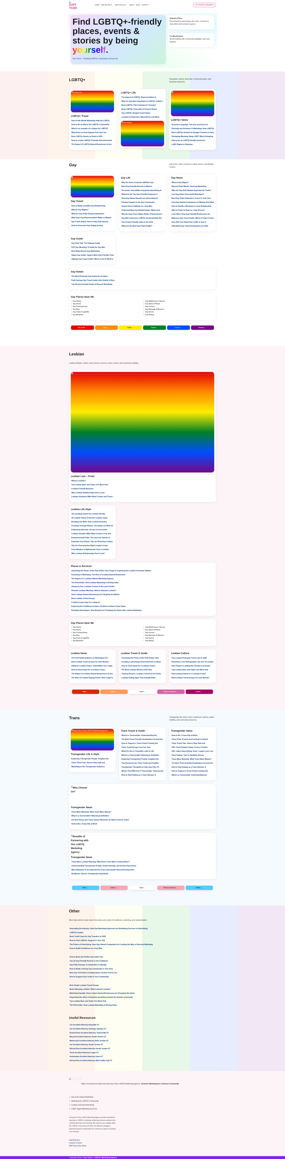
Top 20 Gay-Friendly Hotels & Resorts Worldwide (91, 284)
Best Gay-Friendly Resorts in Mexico (136, 186)
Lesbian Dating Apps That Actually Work (138, 678)
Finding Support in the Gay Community (137, 202)
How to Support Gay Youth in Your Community (89, 977)
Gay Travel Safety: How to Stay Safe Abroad (89, 222)
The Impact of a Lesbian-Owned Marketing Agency (92, 579)
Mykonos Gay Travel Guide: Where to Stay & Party (193, 218)
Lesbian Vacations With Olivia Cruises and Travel (92, 496)
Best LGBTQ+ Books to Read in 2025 (86, 136)
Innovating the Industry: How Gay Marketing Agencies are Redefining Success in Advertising (109, 928)
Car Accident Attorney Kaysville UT (84, 1025)
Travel (129, 327)
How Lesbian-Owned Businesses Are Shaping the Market (95, 594)
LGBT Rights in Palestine (182, 144)
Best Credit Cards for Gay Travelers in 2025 (88, 936)
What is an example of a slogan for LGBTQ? (89, 128)
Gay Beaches (74, 1140)
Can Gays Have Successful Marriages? (188, 194)
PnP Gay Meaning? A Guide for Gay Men (88, 247)
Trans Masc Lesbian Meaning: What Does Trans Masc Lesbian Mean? (100, 862)
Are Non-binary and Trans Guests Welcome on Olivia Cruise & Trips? (100, 820)
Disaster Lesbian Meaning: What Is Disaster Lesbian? (93, 590)
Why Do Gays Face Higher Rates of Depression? (141, 214)
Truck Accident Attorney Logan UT (84, 1053)
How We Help (106, 5)
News (105, 327)
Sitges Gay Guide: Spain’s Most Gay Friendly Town (92, 255)
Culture (153, 327)
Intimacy (201, 327)
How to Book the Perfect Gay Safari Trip (86, 957)
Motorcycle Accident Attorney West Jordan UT (89, 1041)
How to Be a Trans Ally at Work (184, 735)
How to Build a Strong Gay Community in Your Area (91, 969)
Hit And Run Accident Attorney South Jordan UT (90, 1049)
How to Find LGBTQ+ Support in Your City (87, 940)
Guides (198, 691)
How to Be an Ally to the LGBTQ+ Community (90, 124)
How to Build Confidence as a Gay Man (86, 948)
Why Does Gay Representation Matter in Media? (91, 218)
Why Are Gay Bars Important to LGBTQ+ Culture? (142, 101)
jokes (100, 920)
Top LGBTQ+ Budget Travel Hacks (135, 113)
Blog (138, 5)
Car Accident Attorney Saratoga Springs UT (88, 1029)
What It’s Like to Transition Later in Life (137, 751)
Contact (145, 5)
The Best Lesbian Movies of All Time (136, 670)
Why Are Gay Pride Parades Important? (87, 214)
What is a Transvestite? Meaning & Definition (140, 755)
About (131, 5)
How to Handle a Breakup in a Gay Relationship (191, 206)
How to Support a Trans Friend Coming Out (139, 743)
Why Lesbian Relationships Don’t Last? (88, 493)
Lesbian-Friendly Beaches (82, 489)
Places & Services (170, 691)
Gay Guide (81, 327)
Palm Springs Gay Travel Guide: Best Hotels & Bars (93, 280)
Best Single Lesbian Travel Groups (84, 985)
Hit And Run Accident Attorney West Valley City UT (91, 1060)
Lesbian (72, 363)
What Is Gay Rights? (80, 210)
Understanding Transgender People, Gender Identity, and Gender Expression (103, 866)
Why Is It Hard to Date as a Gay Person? (188, 210)
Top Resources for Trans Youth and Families (140, 763)
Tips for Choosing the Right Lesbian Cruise (89, 545)
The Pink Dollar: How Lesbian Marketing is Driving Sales (95, 583)
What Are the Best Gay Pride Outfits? (136, 226)
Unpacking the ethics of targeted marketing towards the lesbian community (101, 997)
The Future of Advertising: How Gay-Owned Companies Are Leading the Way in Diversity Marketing (111, 944)
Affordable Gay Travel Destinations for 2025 (190, 226)
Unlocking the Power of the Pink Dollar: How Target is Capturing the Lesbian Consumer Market (111, 571)
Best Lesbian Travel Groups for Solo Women (90, 662)
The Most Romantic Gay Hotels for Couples (89, 276)
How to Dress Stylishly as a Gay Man (136, 206)
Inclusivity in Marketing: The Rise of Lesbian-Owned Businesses (98, 575)
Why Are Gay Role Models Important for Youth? (191, 190)
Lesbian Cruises (75, 1143)
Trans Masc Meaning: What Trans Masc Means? (192, 759)
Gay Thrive (76, 59)
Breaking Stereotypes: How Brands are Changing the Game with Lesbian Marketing (106, 610)
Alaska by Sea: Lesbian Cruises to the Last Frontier (93, 586)
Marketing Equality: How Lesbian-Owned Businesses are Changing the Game (102, 993)
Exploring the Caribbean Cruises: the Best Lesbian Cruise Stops (98, 606)
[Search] (92, 5)
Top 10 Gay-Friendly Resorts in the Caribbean (89, 961)
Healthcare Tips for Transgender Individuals (89, 874)
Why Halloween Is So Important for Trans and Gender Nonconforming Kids (102, 870)
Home (97, 5)
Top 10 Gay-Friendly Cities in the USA (137, 222)
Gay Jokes (82, 1146)
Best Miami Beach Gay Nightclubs (85, 251)
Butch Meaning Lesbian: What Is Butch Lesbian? (90, 989)
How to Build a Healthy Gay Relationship (88, 206)
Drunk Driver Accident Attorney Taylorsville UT (89, 1033)
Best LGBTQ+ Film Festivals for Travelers (138, 105)
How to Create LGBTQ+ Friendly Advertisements (91, 140)
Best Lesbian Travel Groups (83, 598)
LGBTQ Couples (76, 932)
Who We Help (120, 5)
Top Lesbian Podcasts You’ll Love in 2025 (189, 658)
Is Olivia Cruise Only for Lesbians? (85, 602)
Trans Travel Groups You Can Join (135, 747)
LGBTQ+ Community (99, 59)
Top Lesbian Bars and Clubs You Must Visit (89, 485)
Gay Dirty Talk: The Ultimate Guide (85, 243)
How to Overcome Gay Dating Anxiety (87, 225)
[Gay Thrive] (78, 5)
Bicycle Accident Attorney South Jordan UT (88, 1037)
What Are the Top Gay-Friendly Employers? (139, 194)
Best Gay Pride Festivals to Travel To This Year (191, 198)
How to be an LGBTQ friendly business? (188, 140)
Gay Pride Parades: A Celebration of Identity (88, 965)
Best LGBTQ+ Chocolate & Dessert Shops (139, 109)
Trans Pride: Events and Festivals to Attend (190, 739)
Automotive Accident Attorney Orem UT (86, 1056)
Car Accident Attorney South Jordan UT (86, 1045)
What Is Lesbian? (78, 481)
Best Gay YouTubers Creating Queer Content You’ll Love (93, 973)
